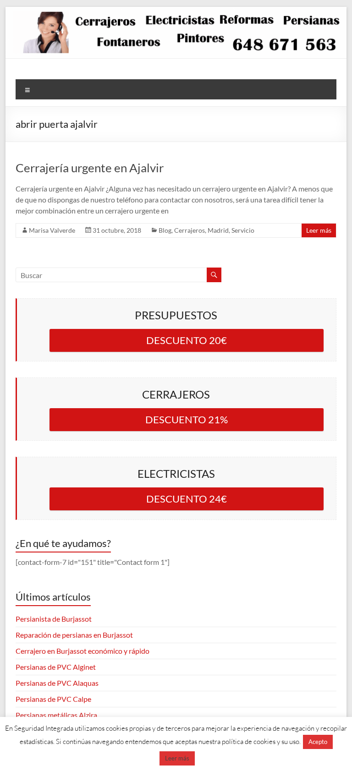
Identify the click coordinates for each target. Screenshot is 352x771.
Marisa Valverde (52, 230)
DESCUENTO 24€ (186, 498)
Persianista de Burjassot (54, 618)
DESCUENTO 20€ (186, 340)
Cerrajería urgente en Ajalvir (90, 167)
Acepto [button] (317, 741)
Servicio (242, 230)
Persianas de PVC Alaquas (57, 682)
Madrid (218, 230)
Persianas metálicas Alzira (56, 715)
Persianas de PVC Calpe (53, 698)
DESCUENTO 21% (186, 419)
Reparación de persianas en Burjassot (74, 634)
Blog (165, 230)
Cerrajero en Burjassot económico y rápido (82, 650)
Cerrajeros (189, 230)
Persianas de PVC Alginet (56, 666)
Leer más (318, 230)
